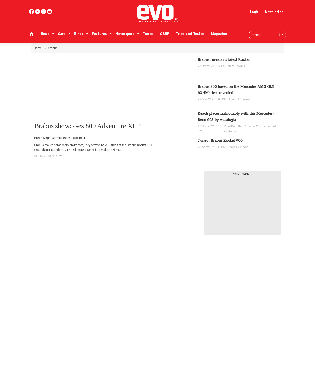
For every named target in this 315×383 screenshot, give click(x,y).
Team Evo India (238, 147)
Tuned (148, 33)
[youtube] (44, 13)
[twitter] (38, 13)
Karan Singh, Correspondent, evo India (59, 138)
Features (99, 33)
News (45, 33)
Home (38, 48)
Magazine (219, 33)
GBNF (164, 33)
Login (254, 12)
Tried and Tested (190, 33)
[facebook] (32, 13)
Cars (61, 33)
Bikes (78, 33)
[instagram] (49, 13)
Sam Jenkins (236, 66)
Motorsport (125, 33)
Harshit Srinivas (239, 99)
